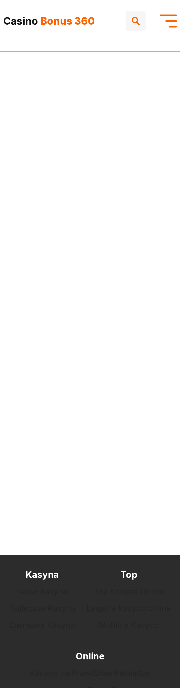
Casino (49, 21)
